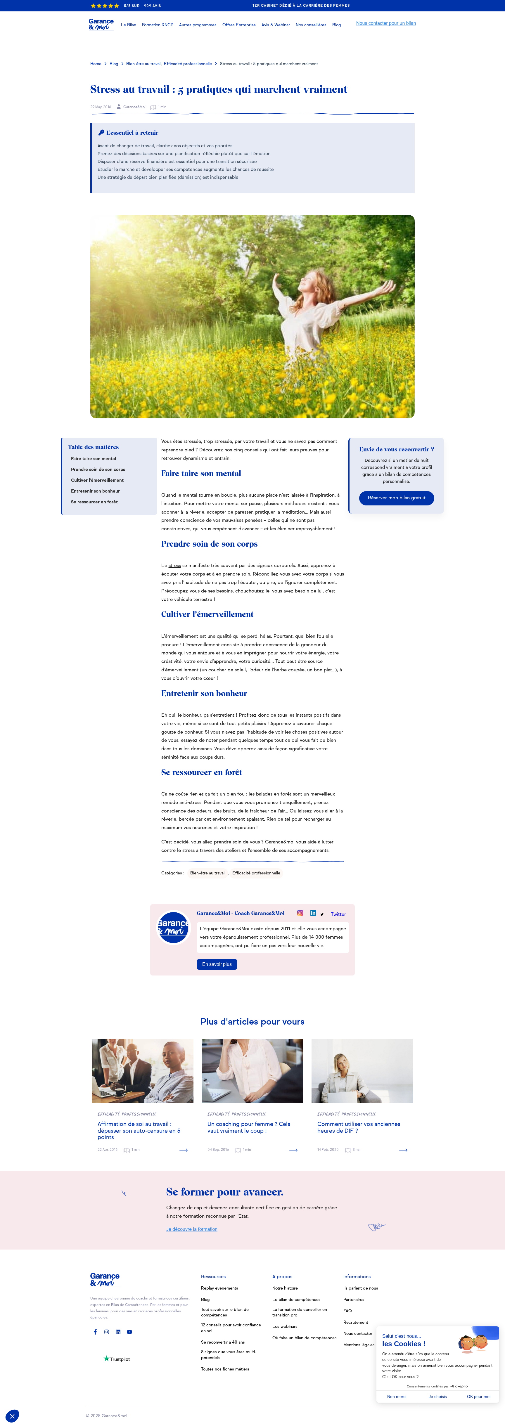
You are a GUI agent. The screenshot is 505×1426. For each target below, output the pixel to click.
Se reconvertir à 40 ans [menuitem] (223, 1342)
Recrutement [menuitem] (355, 1323)
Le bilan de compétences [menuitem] (296, 1300)
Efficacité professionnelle (188, 64)
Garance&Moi (134, 107)
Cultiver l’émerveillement (97, 480)
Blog (114, 64)
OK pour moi (478, 1396)
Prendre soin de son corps (98, 469)
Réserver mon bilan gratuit (397, 498)
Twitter (338, 914)
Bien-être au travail (143, 64)
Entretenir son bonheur (95, 491)
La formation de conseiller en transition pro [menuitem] (299, 1313)
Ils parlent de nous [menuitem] (360, 1288)
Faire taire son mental (93, 459)
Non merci (396, 1396)
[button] (276, 25)
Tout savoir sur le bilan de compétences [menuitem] (225, 1313)
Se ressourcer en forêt (94, 502)
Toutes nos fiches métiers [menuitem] (225, 1369)
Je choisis (438, 1396)
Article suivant (389, 45)
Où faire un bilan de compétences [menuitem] (304, 1338)
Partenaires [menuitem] (353, 1300)
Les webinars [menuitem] (285, 1327)
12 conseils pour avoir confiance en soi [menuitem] (231, 1328)
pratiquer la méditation (280, 512)
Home (95, 64)
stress (175, 566)
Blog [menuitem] (205, 1300)
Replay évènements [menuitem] (219, 1288)
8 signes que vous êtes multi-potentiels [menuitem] (228, 1355)
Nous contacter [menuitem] (357, 1334)
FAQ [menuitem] (347, 1311)
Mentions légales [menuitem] (359, 1345)
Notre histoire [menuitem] (285, 1288)
